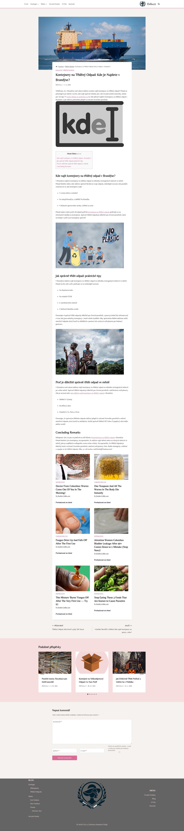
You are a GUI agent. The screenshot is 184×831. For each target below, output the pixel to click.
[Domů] (56, 66)
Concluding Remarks (64, 166)
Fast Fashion (34, 800)
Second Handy (54, 4)
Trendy (32, 807)
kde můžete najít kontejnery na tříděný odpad (87, 393)
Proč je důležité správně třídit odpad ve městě (72, 164)
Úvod (26, 4)
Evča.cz (60, 85)
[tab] (87, 694)
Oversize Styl (37, 811)
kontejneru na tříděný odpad (98, 212)
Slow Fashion (35, 804)
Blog (154, 799)
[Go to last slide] (42, 672)
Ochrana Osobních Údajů (98, 824)
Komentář (57, 722)
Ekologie (59, 70)
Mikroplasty (34, 788)
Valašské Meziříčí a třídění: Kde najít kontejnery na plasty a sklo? (113, 629)
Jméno (56, 751)
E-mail (84, 751)
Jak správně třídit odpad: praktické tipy (70, 161)
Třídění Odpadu (68, 70)
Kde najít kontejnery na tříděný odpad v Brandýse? (74, 158)
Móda (30, 796)
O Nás (64, 4)
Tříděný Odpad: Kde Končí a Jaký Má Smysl (68, 627)
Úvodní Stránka (150, 795)
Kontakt (72, 4)
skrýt (78, 154)
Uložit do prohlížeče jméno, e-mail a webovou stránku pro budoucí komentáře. (119, 748)
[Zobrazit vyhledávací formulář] (159, 4)
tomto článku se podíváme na (77, 97)
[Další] (142, 672)
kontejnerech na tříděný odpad (103, 437)
